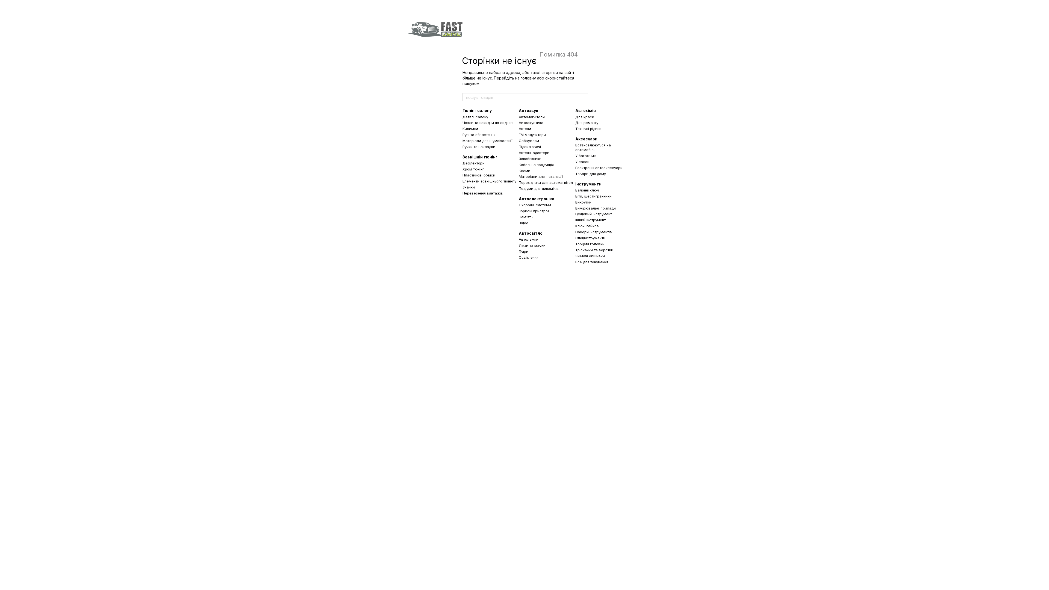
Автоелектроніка (536, 198)
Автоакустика (531, 122)
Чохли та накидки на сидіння (487, 122)
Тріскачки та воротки (594, 250)
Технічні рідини (588, 128)
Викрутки (583, 202)
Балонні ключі (587, 190)
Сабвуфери (529, 140)
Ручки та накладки (478, 146)
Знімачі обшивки (590, 256)
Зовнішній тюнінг (479, 157)
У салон (582, 162)
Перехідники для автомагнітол (546, 182)
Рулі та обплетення (479, 134)
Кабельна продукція (536, 165)
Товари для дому (590, 174)
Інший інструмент (590, 220)
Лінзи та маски (532, 245)
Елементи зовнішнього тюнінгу (489, 181)
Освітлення (528, 257)
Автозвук (528, 110)
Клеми (524, 171)
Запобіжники (530, 159)
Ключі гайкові (587, 226)
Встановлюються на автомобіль (593, 147)
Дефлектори (473, 163)
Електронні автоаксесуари (599, 168)
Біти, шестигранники (593, 196)
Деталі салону (475, 117)
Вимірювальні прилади (595, 208)
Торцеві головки (590, 244)
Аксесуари (586, 139)
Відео (523, 223)
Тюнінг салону (477, 110)
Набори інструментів (593, 232)
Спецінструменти (590, 238)
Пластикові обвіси (478, 175)
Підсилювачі (530, 146)
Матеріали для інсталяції (541, 176)
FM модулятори (532, 134)
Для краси (584, 117)
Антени (525, 128)
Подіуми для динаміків (539, 188)
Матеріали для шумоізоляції (487, 140)
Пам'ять (526, 217)
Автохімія (585, 110)
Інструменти (588, 184)
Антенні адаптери (534, 153)
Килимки (470, 128)
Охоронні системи (535, 205)
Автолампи (528, 239)
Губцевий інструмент (593, 214)
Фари (523, 251)
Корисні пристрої (534, 211)
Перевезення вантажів (482, 193)
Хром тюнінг (473, 169)
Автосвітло (531, 233)
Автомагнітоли (532, 117)
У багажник (585, 156)
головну (528, 78)
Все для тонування (591, 262)
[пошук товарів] (583, 97)
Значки (468, 187)
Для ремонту (586, 122)
